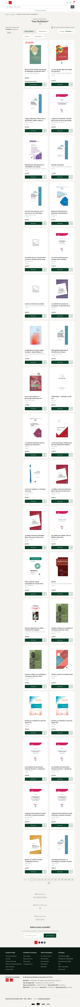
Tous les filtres (29, 31)
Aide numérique (10, 966)
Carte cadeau (26, 956)
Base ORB (43, 966)
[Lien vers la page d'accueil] (10, 2)
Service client (9, 969)
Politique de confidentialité (65, 958)
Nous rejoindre (45, 961)
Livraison (8, 958)
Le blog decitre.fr (28, 964)
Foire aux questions (11, 956)
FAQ (40, 908)
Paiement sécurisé (11, 961)
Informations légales (64, 956)
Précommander (33, 84)
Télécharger (60, 84)
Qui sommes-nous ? (46, 956)
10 (62, 879)
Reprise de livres (27, 958)
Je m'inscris (50, 935)
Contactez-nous (40, 919)
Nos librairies (44, 958)
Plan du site (61, 969)
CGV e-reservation (63, 966)
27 (69, 879)
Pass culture (26, 961)
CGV (59, 964)
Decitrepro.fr (44, 964)
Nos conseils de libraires (40, 897)
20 (65, 879)
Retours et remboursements (13, 964)
